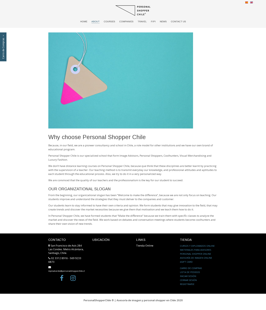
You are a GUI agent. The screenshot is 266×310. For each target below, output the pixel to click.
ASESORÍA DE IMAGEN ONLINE (196, 257)
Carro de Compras (3, 48)
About (95, 21)
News (163, 21)
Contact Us (178, 21)
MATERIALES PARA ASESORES (195, 249)
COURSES (109, 21)
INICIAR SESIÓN (188, 276)
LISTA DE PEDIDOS (190, 272)
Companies (126, 21)
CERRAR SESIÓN (188, 280)
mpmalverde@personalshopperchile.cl (66, 271)
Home (83, 21)
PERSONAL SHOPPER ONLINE (195, 253)
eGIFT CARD (186, 261)
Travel (142, 21)
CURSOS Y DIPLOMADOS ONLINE (197, 245)
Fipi (153, 21)
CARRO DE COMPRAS (191, 268)
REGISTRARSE (187, 284)
